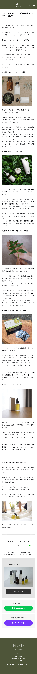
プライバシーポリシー (18, 660)
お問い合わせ (18, 656)
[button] (7, 546)
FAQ (18, 654)
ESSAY (9, 527)
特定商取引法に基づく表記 (18, 658)
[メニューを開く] (4, 5)
